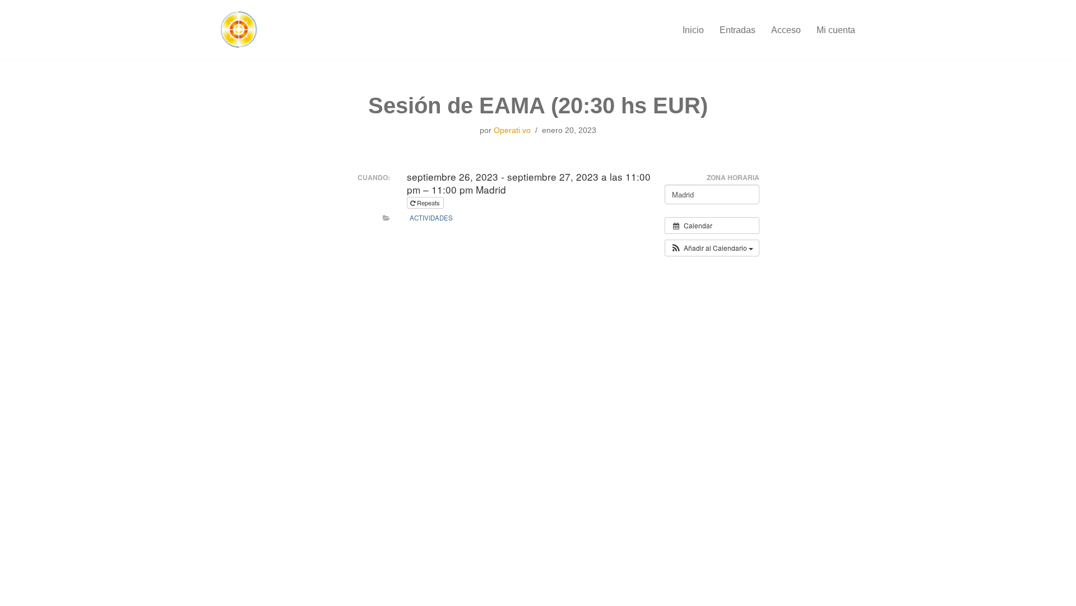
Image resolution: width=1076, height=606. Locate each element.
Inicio (693, 30)
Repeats (428, 202)
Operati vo (512, 130)
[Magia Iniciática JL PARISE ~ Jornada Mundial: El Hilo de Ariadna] (238, 29)
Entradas (737, 30)
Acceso (786, 30)
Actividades (431, 217)
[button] (712, 248)
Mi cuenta (836, 30)
